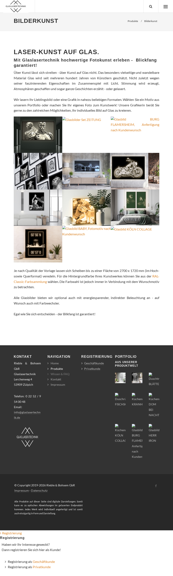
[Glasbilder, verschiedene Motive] (38, 171)
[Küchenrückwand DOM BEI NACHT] (154, 405)
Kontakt (56, 379)
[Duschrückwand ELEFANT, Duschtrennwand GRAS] (137, 377)
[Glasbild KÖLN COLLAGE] (131, 228)
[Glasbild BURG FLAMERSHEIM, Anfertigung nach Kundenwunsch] (135, 124)
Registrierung (12, 533)
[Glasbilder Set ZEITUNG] (81, 119)
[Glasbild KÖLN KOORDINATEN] (38, 244)
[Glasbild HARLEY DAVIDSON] (135, 171)
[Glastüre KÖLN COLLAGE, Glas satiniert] (120, 377)
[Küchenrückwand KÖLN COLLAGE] (120, 433)
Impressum (58, 384)
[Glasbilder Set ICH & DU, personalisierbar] (135, 207)
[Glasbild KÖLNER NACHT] (86, 171)
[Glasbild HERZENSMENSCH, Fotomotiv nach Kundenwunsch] (38, 207)
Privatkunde (92, 368)
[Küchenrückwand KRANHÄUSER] (137, 399)
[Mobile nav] (165, 6)
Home (55, 363)
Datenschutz (39, 490)
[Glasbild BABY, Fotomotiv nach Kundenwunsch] (86, 231)
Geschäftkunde (94, 363)
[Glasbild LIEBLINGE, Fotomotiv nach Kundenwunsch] (86, 207)
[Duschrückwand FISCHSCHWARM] (120, 399)
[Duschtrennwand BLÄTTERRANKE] (154, 379)
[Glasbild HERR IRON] (38, 134)
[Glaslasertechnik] (15, 6)
